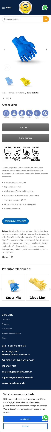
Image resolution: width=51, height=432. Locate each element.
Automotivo (33, 234)
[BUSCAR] (46, 19)
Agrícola (23, 234)
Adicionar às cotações (15, 221)
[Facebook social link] (9, 257)
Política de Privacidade (11, 333)
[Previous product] (3, 98)
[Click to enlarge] (7, 68)
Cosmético (11, 237)
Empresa (5, 324)
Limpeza (7, 243)
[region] (25, 411)
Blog (4, 338)
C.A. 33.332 (25, 127)
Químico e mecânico (32, 249)
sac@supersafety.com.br (13, 383)
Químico (18, 249)
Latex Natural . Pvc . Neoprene (36, 240)
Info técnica (7, 328)
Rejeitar (25, 426)
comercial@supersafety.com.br (17, 371)
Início (4, 93)
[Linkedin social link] (12, 257)
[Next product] (10, 98)
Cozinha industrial (24, 237)
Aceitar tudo (26, 419)
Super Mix (13, 298)
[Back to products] (7, 98)
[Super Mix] (13, 285)
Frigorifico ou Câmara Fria (12, 240)
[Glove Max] (38, 285)
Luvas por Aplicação (33, 243)
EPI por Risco (39, 237)
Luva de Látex (33, 93)
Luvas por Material (16, 93)
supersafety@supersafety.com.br (17, 377)
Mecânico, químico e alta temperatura (28, 246)
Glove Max (37, 298)
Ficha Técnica (25, 138)
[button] (4, 49)
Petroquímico (7, 249)
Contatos (6, 319)
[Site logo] (25, 7)
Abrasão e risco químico (22, 231)
